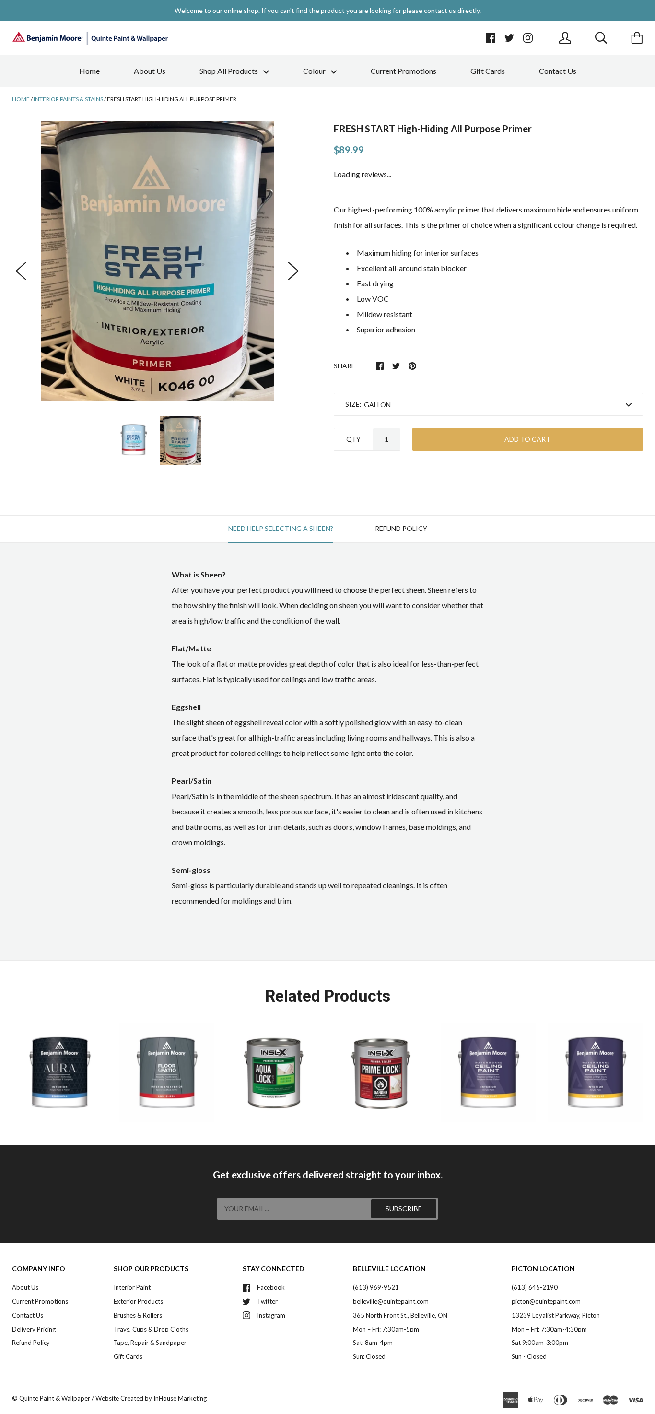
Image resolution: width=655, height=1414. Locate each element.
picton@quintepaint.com (546, 1301)
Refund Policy (31, 1342)
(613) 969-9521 (376, 1287)
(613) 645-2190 (535, 1287)
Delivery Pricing (34, 1329)
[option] (157, 261)
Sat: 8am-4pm (373, 1342)
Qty (353, 439)
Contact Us (557, 70)
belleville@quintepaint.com (391, 1301)
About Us (149, 70)
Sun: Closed (369, 1356)
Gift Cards (487, 70)
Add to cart (527, 439)
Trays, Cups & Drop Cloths (151, 1329)
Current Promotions (403, 70)
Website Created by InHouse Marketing (151, 1398)
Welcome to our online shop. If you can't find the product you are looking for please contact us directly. (328, 10)
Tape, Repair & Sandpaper (150, 1342)
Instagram (271, 1315)
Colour (315, 70)
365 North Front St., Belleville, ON (400, 1315)
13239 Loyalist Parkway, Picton (556, 1315)
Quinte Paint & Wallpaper (54, 1398)
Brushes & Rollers (138, 1315)
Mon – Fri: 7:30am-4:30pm (549, 1329)
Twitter (267, 1301)
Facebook (271, 1287)
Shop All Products (229, 70)
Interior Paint (132, 1287)
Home (89, 70)
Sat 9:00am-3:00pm (540, 1342)
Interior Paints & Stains (68, 99)
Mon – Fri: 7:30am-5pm (386, 1329)
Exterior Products (138, 1301)
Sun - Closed (529, 1356)
